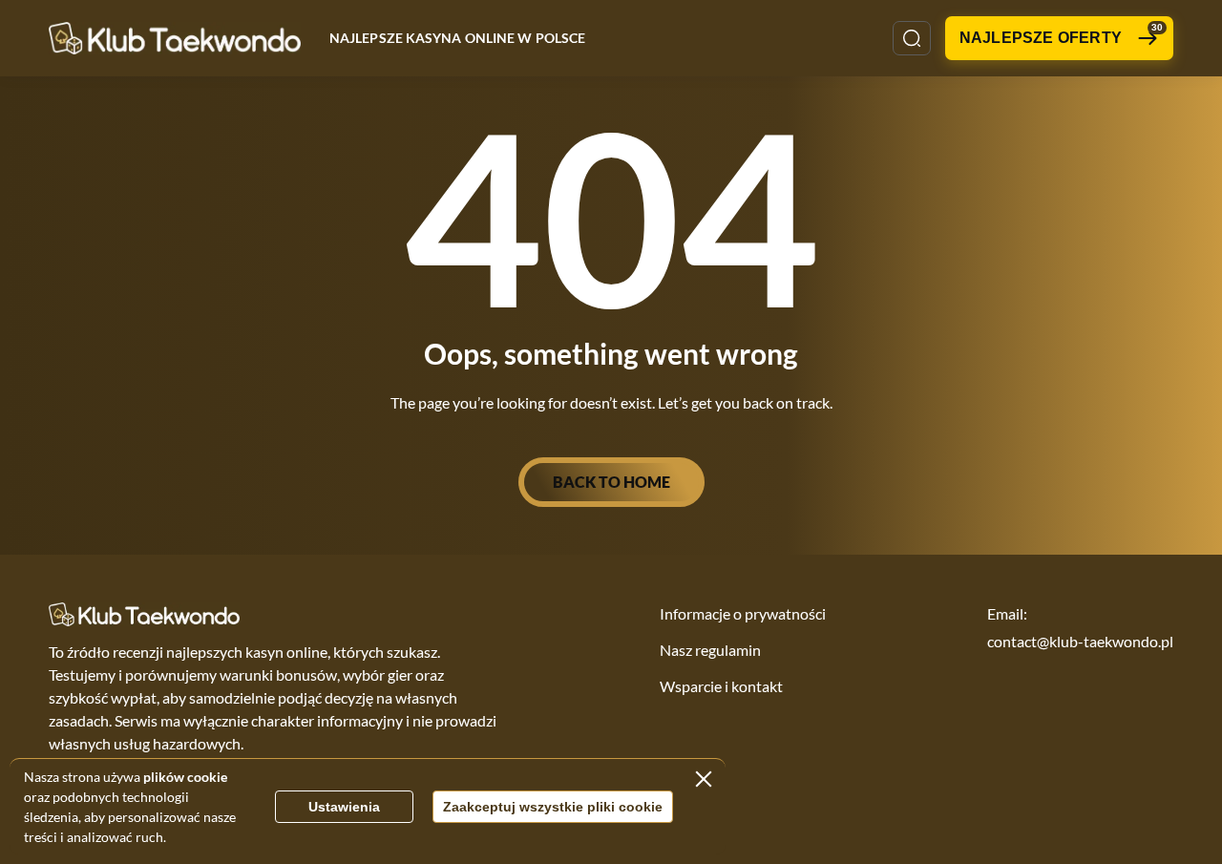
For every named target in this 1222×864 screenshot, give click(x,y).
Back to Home (611, 482)
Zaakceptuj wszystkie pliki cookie (553, 806)
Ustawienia (344, 806)
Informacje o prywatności (743, 613)
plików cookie (185, 777)
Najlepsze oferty (1061, 34)
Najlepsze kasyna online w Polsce (457, 38)
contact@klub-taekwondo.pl (1080, 641)
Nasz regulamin (710, 650)
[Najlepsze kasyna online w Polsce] (175, 37)
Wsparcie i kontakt (721, 686)
